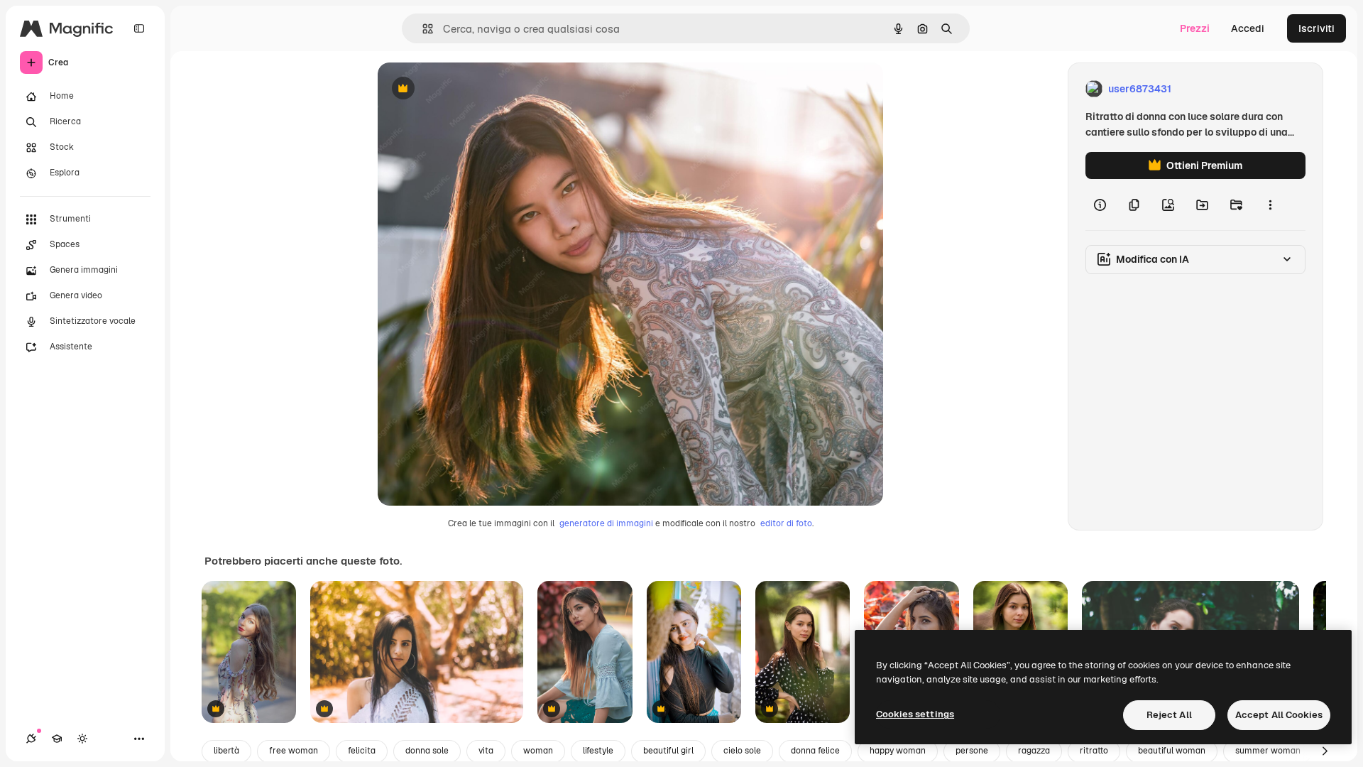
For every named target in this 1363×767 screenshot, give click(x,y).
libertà (226, 750)
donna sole (427, 750)
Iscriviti (1316, 28)
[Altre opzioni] (1270, 204)
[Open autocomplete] (422, 28)
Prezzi (1195, 28)
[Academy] (56, 738)
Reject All (1169, 715)
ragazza (1034, 750)
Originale (471, 89)
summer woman (1268, 750)
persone (972, 750)
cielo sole (742, 750)
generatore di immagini (606, 523)
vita (485, 750)
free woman (293, 750)
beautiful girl (668, 750)
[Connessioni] (31, 738)
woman (538, 750)
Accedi (1247, 28)
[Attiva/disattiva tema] (82, 738)
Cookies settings (915, 714)
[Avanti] (1324, 751)
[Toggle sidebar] (139, 28)
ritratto (1094, 750)
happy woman (898, 750)
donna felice (815, 750)
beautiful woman (1171, 750)
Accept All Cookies (1279, 715)
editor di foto (786, 523)
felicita (362, 750)
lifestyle (598, 750)
